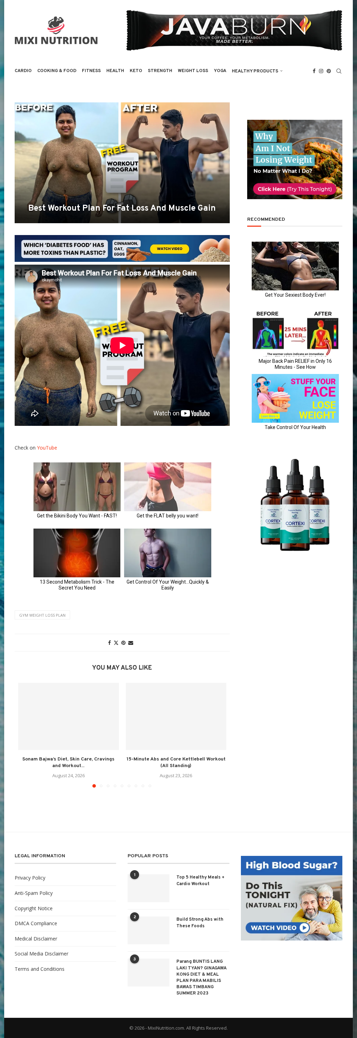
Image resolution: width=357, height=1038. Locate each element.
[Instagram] (321, 71)
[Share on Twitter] (116, 642)
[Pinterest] (329, 71)
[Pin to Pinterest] (123, 642)
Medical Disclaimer (36, 938)
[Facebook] (314, 71)
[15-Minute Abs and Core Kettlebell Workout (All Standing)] (176, 716)
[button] (27, 735)
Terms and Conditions (39, 969)
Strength (160, 71)
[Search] (338, 71)
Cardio (23, 71)
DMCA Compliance (36, 923)
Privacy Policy (30, 877)
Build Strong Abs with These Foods (199, 923)
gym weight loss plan (42, 615)
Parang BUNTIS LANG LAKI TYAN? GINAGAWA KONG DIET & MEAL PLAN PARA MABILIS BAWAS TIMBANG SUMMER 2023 (201, 977)
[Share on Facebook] (109, 642)
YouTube (47, 447)
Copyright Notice (34, 908)
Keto (136, 71)
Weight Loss (193, 71)
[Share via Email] (130, 642)
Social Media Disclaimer (41, 953)
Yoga (220, 71)
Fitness (91, 71)
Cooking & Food (56, 71)
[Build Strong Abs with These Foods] (148, 930)
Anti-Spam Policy (34, 893)
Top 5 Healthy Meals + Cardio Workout (200, 881)
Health (115, 71)
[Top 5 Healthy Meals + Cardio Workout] (148, 888)
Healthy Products (255, 71)
